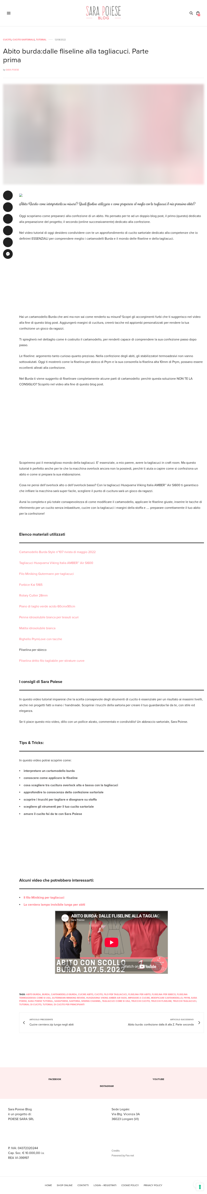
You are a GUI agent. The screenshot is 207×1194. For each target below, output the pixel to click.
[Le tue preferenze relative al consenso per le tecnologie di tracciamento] (200, 1187)
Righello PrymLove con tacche (40, 639)
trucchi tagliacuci (184, 1001)
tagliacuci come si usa (116, 1001)
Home (48, 1185)
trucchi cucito (140, 1001)
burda (46, 994)
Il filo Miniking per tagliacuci (44, 898)
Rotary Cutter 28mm (33, 595)
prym (187, 998)
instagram (107, 1086)
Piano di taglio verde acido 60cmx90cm (47, 606)
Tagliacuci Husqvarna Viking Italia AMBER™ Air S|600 (56, 563)
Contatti (83, 1185)
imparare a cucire (139, 998)
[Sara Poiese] (103, 13)
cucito (98, 994)
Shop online (65, 1185)
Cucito (7, 40)
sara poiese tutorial (40, 1001)
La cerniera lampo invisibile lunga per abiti (54, 905)
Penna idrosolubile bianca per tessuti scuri (49, 617)
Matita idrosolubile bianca (37, 628)
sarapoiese (61, 1001)
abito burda (33, 994)
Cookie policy (130, 1185)
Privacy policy (153, 1185)
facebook (55, 1079)
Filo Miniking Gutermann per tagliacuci (46, 574)
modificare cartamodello (167, 998)
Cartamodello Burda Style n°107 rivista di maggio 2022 (57, 552)
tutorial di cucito (30, 1004)
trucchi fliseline (161, 1001)
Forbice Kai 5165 (30, 585)
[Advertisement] (111, 275)
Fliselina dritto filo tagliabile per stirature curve (51, 661)
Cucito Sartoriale (24, 40)
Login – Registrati (105, 1185)
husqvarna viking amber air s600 (106, 998)
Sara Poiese (12, 69)
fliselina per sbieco (164, 994)
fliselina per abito (139, 994)
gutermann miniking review (68, 998)
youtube (158, 1079)
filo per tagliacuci (115, 994)
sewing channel (91, 1001)
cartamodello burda (64, 994)
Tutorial (41, 40)
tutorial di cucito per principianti (63, 1004)
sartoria (74, 1001)
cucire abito (85, 994)
